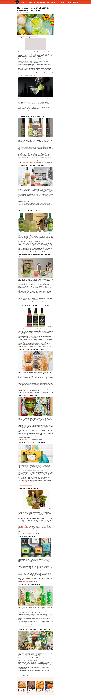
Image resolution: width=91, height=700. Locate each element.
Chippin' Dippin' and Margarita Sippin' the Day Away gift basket (33, 673)
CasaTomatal (50, 415)
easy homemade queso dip (26, 577)
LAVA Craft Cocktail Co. (49, 326)
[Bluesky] (66, 2)
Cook (26, 2)
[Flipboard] (64, 2)
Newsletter (76, 2)
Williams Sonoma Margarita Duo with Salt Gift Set (31, 162)
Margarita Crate (26, 251)
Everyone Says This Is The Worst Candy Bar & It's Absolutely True (22, 690)
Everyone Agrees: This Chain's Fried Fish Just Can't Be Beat (40, 690)
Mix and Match (26, 483)
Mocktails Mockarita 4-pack (27, 626)
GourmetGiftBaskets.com (49, 649)
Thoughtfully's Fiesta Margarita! (26, 485)
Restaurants (42, 2)
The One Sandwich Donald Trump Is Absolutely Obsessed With (30, 691)
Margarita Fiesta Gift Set (26, 581)
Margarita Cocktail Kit (26, 301)
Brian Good (19, 12)
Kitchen (30, 2)
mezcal (37, 194)
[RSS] (70, 2)
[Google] (68, 2)
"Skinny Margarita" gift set (28, 481)
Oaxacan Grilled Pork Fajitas (25, 527)
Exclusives (53, 2)
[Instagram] (61, 2)
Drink (38, 2)
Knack (51, 462)
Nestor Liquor (50, 508)
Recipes (22, 2)
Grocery (48, 2)
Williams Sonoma (50, 136)
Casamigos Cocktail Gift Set (29, 207)
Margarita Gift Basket (26, 392)
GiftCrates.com (50, 231)
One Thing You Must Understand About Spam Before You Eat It (49, 690)
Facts (34, 2)
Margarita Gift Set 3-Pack (26, 346)
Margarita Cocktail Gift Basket (30, 533)
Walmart (51, 556)
